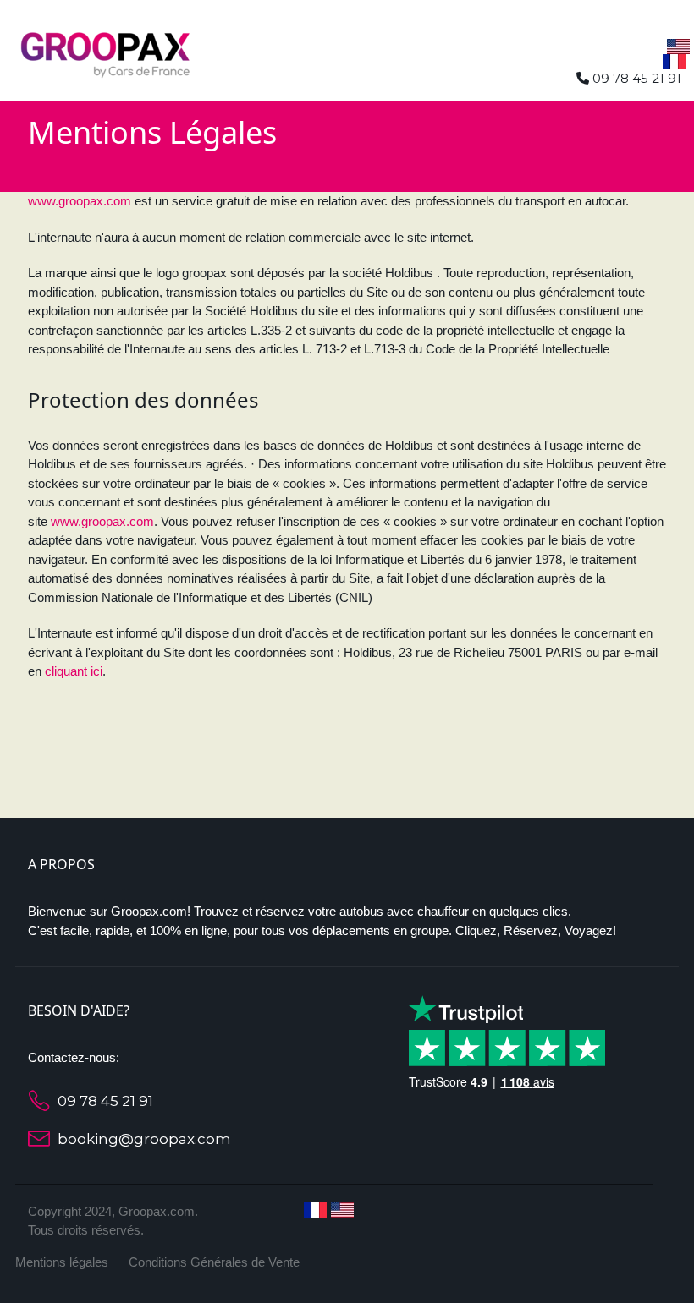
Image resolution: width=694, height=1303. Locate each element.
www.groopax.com (79, 201)
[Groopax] (106, 51)
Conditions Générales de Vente (214, 1262)
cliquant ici (73, 671)
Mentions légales (61, 1262)
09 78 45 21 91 (105, 1100)
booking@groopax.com (144, 1139)
